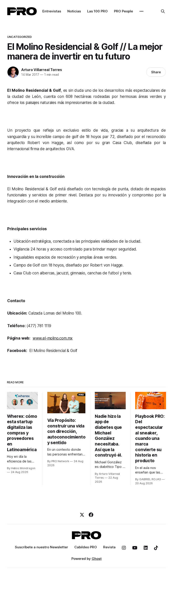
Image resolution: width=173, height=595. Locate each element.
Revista (109, 547)
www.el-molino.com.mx (53, 338)
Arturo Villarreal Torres (41, 69)
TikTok (156, 547)
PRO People (123, 11)
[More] (141, 11)
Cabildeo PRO (85, 547)
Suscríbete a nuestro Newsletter (41, 547)
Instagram (124, 547)
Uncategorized (19, 37)
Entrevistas (51, 11)
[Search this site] (162, 11)
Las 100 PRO (97, 11)
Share (156, 72)
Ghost (97, 558)
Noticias (74, 11)
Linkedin (146, 547)
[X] (82, 514)
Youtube (134, 547)
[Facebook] (91, 514)
